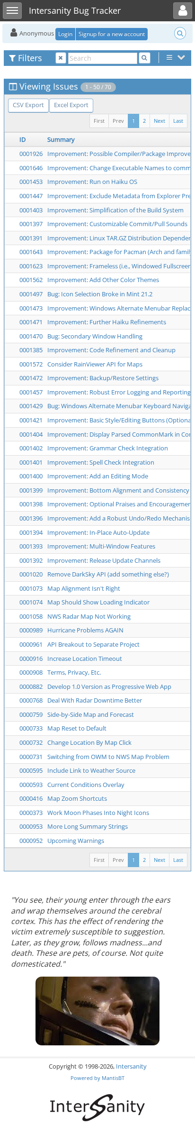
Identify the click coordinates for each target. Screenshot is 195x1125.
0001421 (31, 420)
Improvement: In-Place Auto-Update (98, 532)
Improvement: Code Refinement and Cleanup (111, 350)
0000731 (31, 756)
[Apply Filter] (145, 58)
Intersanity (131, 1066)
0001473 (31, 308)
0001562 (31, 279)
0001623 (31, 266)
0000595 (31, 770)
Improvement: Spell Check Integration (100, 462)
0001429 (31, 406)
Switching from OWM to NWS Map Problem (108, 756)
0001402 (31, 448)
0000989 (31, 630)
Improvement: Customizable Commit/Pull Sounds (117, 224)
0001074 (31, 602)
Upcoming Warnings (75, 840)
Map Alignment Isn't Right (83, 588)
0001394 (31, 532)
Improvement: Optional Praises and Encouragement (120, 504)
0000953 (31, 826)
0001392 (31, 560)
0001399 (31, 490)
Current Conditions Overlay (85, 784)
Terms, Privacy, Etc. (74, 672)
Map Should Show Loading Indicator (98, 602)
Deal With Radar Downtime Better (94, 700)
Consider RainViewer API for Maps (94, 364)
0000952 (31, 840)
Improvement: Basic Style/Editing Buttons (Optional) (121, 420)
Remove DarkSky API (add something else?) (108, 574)
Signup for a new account (112, 34)
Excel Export (71, 105)
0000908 (31, 672)
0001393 (31, 546)
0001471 (31, 322)
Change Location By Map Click (89, 742)
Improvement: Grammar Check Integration (107, 448)
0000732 (31, 742)
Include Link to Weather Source (91, 770)
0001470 (31, 336)
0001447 (31, 196)
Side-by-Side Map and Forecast (90, 714)
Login (65, 34)
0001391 (31, 238)
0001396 (31, 518)
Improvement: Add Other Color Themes (103, 279)
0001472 (31, 378)
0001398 (31, 504)
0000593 (31, 784)
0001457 (31, 392)
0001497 (31, 294)
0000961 (31, 644)
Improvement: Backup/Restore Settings (103, 378)
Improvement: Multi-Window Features (101, 546)
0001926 (31, 153)
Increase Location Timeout (84, 658)
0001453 (31, 181)
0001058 (31, 616)
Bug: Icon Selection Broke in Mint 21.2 (99, 294)
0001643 (31, 251)
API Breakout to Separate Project (93, 644)
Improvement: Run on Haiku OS (92, 181)
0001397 (31, 224)
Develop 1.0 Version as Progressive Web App (109, 686)
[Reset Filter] (60, 58)
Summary (61, 139)
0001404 (31, 434)
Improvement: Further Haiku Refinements (106, 322)
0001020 (31, 574)
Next (159, 120)
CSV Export (28, 105)
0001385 (31, 350)
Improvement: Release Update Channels (103, 560)
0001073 (31, 588)
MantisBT (113, 1077)
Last (178, 120)
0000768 (31, 700)
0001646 (31, 168)
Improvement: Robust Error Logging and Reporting (119, 392)
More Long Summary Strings (87, 826)
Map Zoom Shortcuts (77, 798)
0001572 (31, 364)
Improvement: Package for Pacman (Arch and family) (121, 251)
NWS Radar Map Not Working (89, 616)
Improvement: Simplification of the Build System (115, 210)
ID (22, 139)
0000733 (31, 728)
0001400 (31, 476)
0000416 (31, 798)
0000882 (31, 686)
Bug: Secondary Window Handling (94, 336)
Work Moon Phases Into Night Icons (98, 812)
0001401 (31, 462)
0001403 (31, 210)
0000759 (31, 714)
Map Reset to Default (76, 728)
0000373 (31, 812)
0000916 (31, 658)
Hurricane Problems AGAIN (85, 630)
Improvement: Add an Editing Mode (97, 476)
